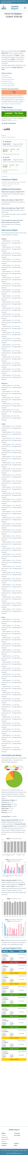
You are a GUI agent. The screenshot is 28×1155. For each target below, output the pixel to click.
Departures (4, 1137)
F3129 (12, 308)
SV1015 (13, 426)
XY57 (12, 717)
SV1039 (13, 499)
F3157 (12, 363)
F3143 (12, 338)
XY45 (12, 698)
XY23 (12, 650)
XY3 (12, 656)
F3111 (12, 265)
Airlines (3, 1141)
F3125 (12, 302)
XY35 (12, 674)
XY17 (12, 631)
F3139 (12, 332)
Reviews (3, 1145)
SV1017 (13, 432)
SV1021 (13, 444)
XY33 (12, 668)
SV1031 (13, 475)
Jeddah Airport (14, 7)
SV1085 (13, 584)
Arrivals (3, 1135)
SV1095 (13, 603)
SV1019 (13, 438)
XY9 (12, 747)
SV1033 (13, 481)
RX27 (12, 403)
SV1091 (13, 597)
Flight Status (5, 75)
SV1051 (13, 536)
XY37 (12, 680)
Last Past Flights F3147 (8, 85)
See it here (14, 120)
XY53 (12, 711)
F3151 (12, 344)
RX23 (12, 397)
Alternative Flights (6, 81)
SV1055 (13, 548)
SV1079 (13, 572)
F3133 (12, 320)
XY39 (12, 686)
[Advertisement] (14, 35)
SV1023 (13, 450)
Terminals (17, 1133)
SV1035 (13, 487)
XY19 (12, 637)
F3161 (12, 375)
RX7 (12, 410)
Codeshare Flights (6, 77)
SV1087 (13, 591)
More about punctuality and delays (11, 103)
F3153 (12, 351)
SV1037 (13, 493)
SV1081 (13, 578)
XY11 (12, 619)
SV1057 (13, 554)
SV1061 (13, 560)
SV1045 (13, 517)
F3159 (12, 369)
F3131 (12, 314)
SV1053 (13, 542)
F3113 (12, 271)
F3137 (12, 326)
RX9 (12, 416)
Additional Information (7, 79)
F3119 (12, 289)
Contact (21, 1150)
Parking (16, 1143)
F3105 (12, 253)
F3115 (12, 277)
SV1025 (13, 456)
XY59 (12, 723)
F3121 (12, 296)
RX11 (12, 385)
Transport (4, 1143)
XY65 (12, 741)
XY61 (12, 729)
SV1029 (13, 468)
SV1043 (13, 511)
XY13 (12, 625)
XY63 (12, 735)
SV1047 (13, 523)
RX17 (12, 391)
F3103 (12, 247)
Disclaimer (16, 1150)
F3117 (12, 283)
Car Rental (17, 1135)
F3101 (12, 241)
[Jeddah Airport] (3, 7)
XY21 (12, 644)
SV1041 (13, 505)
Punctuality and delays (7, 83)
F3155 (12, 357)
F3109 (12, 259)
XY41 (12, 692)
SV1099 (13, 609)
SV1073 (13, 566)
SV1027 (13, 462)
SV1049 (13, 530)
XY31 (12, 662)
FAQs (15, 1145)
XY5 (12, 704)
